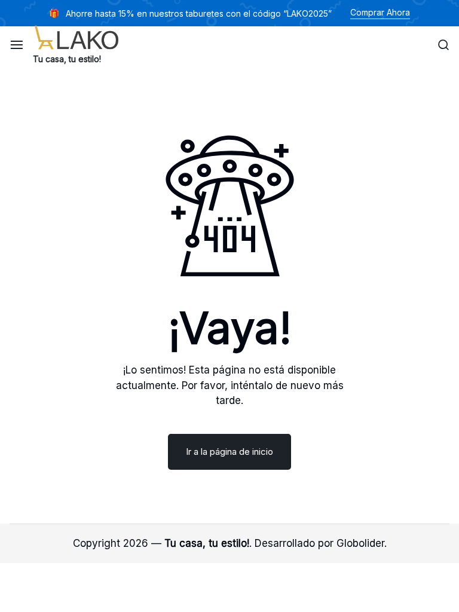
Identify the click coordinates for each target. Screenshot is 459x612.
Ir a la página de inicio (229, 451)
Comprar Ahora (380, 12)
